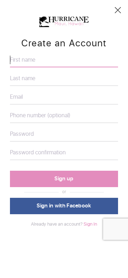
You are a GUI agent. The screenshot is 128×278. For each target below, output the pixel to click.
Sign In (90, 224)
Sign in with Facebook (64, 206)
